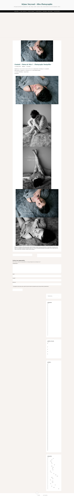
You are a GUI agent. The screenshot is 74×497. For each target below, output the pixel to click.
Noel (49, 326)
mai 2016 (49, 408)
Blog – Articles (23, 11)
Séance (16, 249)
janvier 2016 (50, 412)
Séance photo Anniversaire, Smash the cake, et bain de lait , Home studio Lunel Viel (53, 344)
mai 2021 (49, 375)
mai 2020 (49, 377)
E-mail (14, 278)
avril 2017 (50, 397)
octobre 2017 (50, 392)
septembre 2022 (51, 368)
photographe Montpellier (41, 248)
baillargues (21, 247)
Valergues (33, 249)
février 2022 (50, 372)
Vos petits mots (57, 11)
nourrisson (50, 328)
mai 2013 (49, 450)
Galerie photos (38, 11)
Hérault (44, 247)
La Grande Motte (49, 247)
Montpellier (27, 248)
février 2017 (50, 399)
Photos (51, 248)
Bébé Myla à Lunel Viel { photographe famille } (22, 254)
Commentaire (15, 263)
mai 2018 (49, 384)
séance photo (19, 249)
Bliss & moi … (16, 11)
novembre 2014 (50, 427)
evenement (50, 314)
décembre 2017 (50, 389)
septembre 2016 (51, 403)
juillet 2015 (50, 418)
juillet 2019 (50, 378)
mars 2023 (50, 364)
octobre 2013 (50, 443)
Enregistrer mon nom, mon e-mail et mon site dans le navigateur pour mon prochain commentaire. (31, 286)
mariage (49, 323)
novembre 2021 (50, 374)
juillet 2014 (50, 432)
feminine (33, 247)
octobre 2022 (50, 367)
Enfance (49, 312)
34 (18, 247)
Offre (49, 329)
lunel (57, 247)
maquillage (20, 248)
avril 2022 (50, 369)
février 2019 (50, 379)
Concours (49, 309)
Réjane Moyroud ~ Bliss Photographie (37, 4)
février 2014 (50, 438)
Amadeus (41, 495)
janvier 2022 (50, 373)
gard (42, 247)
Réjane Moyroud (55, 248)
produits (49, 332)
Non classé (50, 327)
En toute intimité (51, 311)
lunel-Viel (16, 248)
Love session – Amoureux (52, 322)
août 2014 (49, 431)
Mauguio (23, 248)
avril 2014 (50, 436)
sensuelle (27, 249)
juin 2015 (49, 419)
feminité (37, 247)
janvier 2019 (50, 380)
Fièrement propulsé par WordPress (32, 495)
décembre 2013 (50, 441)
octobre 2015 (50, 416)
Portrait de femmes (51, 331)
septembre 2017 (51, 393)
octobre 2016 (50, 402)
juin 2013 (49, 448)
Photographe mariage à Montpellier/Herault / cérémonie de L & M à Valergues (53, 355)
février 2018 (50, 387)
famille (49, 318)
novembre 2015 (50, 414)
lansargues (54, 247)
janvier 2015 (50, 424)
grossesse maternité (51, 321)
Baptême (49, 306)
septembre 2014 (51, 429)
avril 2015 (50, 421)
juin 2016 (49, 407)
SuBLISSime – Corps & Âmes (47, 11)
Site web (14, 282)
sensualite (23, 249)
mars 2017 (50, 398)
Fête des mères (50, 319)
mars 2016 (50, 409)
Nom (14, 274)
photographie (47, 248)
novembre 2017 (50, 390)
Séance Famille (50, 333)
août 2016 (49, 404)
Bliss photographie (26, 247)
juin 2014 (49, 433)
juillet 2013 (50, 447)
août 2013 (49, 446)
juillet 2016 (50, 406)
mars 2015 (50, 422)
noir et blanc (34, 248)
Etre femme (28, 66)
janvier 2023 (50, 365)
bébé (49, 307)
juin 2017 (49, 395)
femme (40, 247)
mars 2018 (50, 385)
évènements (50, 316)
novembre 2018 (50, 382)
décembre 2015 (50, 413)
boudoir (30, 247)
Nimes (31, 248)
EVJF (49, 317)
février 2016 (50, 411)
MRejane (23, 66)
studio (30, 249)
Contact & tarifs (31, 11)
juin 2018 (49, 383)
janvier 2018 (50, 388)
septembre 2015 (51, 417)
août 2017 (49, 394)
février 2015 (50, 423)
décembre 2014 (50, 426)
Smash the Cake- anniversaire (53, 488)
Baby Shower (50, 304)
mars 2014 (50, 437)
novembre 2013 (50, 442)
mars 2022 (50, 370)
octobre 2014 (50, 428)
